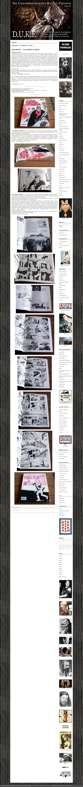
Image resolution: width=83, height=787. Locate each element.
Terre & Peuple (62, 379)
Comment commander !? (63, 126)
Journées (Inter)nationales (64, 152)
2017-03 (60, 556)
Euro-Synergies (62, 358)
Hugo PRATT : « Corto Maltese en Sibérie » (22, 45)
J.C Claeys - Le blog (63, 473)
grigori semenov (51, 508)
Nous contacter (65, 54)
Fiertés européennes (63, 241)
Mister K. (60, 247)
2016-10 (60, 558)
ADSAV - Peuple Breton (63, 409)
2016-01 (60, 574)
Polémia (60, 287)
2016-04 (60, 568)
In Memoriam (61, 150)
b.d (28, 508)
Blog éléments (61, 354)
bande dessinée (24, 508)
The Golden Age (62, 489)
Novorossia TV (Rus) (63, 423)
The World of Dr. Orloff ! (63, 491)
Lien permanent (33, 507)
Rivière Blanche (62, 502)
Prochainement (62, 171)
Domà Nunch (61, 415)
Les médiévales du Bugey (64, 510)
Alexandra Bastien (62, 465)
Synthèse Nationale (62, 295)
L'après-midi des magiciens (64, 245)
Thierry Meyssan (62, 384)
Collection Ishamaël (62, 122)
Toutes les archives (62, 576)
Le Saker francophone (63, 364)
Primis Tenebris (62, 169)
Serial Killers (61, 183)
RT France (61, 291)
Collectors (61, 124)
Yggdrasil (60, 195)
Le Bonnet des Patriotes (63, 417)
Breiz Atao (61, 411)
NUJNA (60, 368)
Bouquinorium (61, 232)
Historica (60, 146)
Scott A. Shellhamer (62, 487)
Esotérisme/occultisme (63, 140)
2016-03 (60, 570)
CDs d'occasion (62, 120)
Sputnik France (62, 293)
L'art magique (61, 475)
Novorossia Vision (62, 285)
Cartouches (61, 111)
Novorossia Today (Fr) (63, 421)
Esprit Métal (61, 454)
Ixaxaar (60, 508)
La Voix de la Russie (63, 273)
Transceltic (61, 432)
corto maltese (53, 507)
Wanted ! (60, 193)
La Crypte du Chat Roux (63, 479)
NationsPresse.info (62, 275)
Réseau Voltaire (62, 289)
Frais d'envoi (61, 144)
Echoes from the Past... (63, 452)
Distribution (61, 136)
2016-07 (60, 562)
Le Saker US (61, 366)
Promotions (61, 173)
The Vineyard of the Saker (64, 297)
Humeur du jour (62, 148)
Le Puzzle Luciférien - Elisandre (65, 481)
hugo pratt (48, 507)
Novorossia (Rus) (62, 419)
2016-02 (60, 572)
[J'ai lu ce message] (81, 785)
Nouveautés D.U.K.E (63, 162)
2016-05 (60, 566)
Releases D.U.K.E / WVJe (64, 181)
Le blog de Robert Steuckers (64, 360)
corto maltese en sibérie (16, 508)
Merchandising (61, 158)
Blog (60, 107)
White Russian (61, 386)
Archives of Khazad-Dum (63, 469)
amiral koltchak (45, 508)
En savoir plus (68, 785)
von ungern (31, 508)
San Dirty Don (61, 458)
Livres (60, 156)
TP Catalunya (61, 430)
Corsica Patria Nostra (63, 413)
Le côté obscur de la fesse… (64, 154)
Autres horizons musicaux (64, 103)
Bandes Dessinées (62, 105)
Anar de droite (61, 352)
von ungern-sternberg (38, 508)
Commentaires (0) (40, 507)
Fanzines (60, 142)
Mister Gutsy (61, 485)
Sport (60, 185)
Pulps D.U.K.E (61, 175)
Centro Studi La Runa (63, 356)
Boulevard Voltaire (62, 271)
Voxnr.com (61, 299)
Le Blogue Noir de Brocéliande (65, 362)
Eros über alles (62, 138)
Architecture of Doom (63, 467)
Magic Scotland (62, 483)
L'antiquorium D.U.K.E (63, 234)
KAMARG (61, 243)
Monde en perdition (62, 160)
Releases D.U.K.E (62, 177)
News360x (61, 277)
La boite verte (61, 477)
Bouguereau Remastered (63, 471)
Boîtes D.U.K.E (62, 109)
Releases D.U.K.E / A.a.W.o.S (64, 179)
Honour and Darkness (63, 456)
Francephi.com (62, 500)
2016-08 (60, 560)
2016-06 (60, 564)
